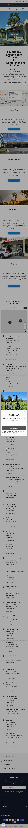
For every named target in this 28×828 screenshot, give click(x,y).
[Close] (25, 411)
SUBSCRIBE (14, 428)
